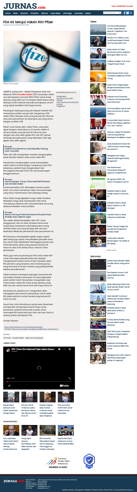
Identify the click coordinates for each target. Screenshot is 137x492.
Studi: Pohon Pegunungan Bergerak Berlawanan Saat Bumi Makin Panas (118, 87)
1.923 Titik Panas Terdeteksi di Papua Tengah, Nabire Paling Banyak (118, 334)
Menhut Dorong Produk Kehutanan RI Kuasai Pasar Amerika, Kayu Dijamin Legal (28, 215)
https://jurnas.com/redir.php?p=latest (68, 103)
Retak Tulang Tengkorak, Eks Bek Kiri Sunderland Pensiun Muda (117, 229)
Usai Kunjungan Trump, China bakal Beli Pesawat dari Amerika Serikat (27, 182)
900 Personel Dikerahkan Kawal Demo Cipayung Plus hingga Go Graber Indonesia (47, 443)
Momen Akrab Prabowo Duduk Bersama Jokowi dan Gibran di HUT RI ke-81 (28, 410)
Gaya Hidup (55, 13)
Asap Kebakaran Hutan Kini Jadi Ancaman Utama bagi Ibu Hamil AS (118, 146)
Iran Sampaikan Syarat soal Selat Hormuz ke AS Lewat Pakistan (118, 111)
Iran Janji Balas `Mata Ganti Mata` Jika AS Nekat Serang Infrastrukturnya (11, 443)
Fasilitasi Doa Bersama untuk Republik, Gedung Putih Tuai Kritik (26, 149)
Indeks (88, 13)
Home (7, 13)
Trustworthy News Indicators (123, 490)
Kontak (71, 490)
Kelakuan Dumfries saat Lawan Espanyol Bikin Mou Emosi (118, 346)
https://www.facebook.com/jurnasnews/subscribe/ (23, 327)
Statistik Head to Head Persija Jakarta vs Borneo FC (118, 194)
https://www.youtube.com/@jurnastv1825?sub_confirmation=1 (34, 329)
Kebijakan (88, 490)
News (15, 13)
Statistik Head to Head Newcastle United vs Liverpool (116, 310)
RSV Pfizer (7, 338)
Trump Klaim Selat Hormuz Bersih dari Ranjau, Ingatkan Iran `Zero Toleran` (118, 123)
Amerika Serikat (25, 94)
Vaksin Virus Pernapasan (34, 338)
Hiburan (44, 13)
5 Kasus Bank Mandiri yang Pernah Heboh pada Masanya (118, 322)
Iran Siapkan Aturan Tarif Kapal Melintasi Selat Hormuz (117, 275)
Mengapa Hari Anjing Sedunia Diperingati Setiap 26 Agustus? (118, 158)
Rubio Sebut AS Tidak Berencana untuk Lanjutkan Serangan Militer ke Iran (118, 52)
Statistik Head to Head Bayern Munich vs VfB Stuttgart (116, 205)
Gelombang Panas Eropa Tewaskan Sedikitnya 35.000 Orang (119, 76)
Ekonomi (24, 13)
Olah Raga (67, 13)
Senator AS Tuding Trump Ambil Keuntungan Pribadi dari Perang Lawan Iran (118, 40)
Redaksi (65, 490)
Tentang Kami (79, 490)
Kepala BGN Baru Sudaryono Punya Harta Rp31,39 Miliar (66, 441)
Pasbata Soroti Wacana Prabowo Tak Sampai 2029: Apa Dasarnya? (118, 99)
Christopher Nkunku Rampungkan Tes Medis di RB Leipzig (118, 241)
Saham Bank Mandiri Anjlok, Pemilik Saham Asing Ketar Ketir (118, 263)
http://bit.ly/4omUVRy (65, 98)
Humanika (78, 13)
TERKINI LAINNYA (111, 250)
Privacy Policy (108, 490)
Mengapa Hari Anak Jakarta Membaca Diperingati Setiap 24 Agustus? (119, 358)
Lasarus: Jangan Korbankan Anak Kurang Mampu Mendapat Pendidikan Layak (119, 135)
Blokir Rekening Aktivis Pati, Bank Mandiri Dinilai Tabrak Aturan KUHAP (118, 287)
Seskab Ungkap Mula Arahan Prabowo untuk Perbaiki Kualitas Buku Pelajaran (46, 410)
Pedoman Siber (97, 490)
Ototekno (34, 13)
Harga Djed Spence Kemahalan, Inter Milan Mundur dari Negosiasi (28, 443)
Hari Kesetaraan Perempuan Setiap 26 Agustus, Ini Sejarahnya (116, 170)
